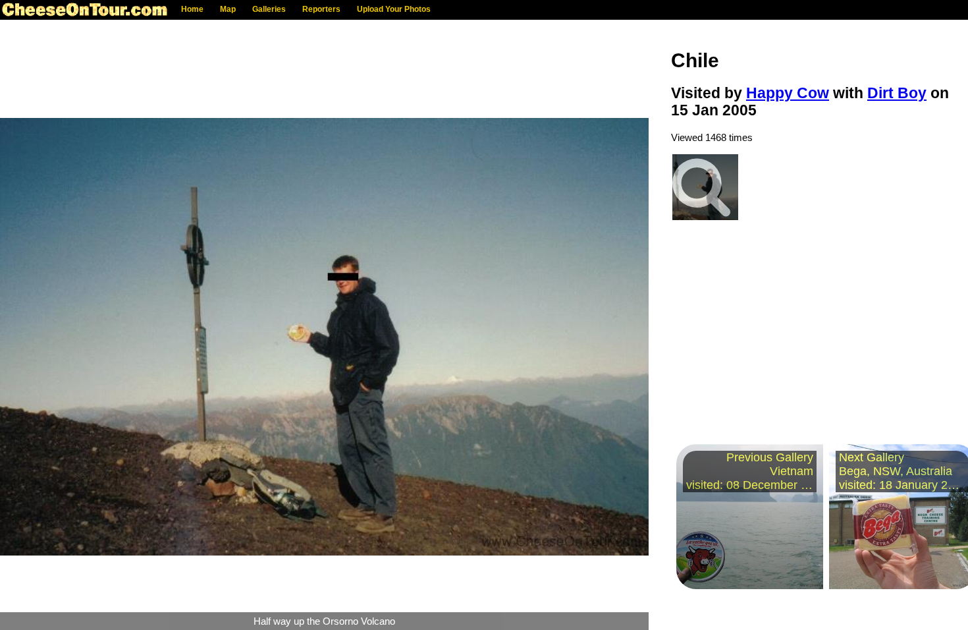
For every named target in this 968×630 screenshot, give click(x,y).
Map (228, 9)
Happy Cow (787, 93)
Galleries (269, 9)
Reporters (321, 9)
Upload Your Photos (394, 9)
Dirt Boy (897, 93)
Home (192, 9)
